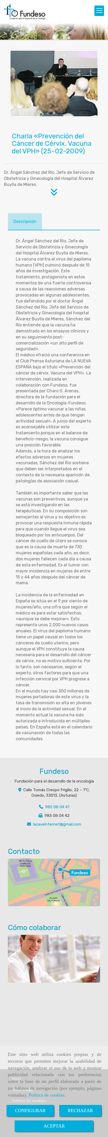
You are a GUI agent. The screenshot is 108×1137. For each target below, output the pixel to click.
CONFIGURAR (30, 1110)
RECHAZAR (80, 1110)
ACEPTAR (54, 1126)
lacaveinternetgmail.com (57, 824)
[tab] (25, 221)
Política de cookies (46, 1095)
